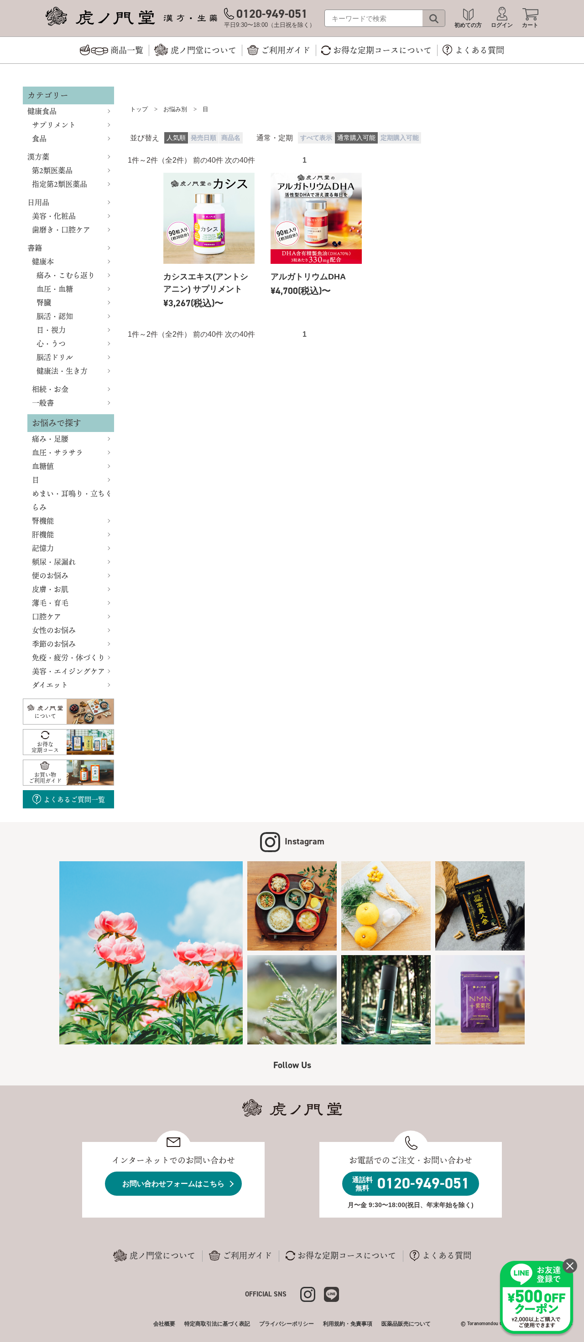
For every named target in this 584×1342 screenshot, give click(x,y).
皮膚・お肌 (50, 589)
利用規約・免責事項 (347, 1324)
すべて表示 (316, 137)
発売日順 (203, 137)
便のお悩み (50, 575)
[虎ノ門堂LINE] (331, 1293)
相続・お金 (50, 389)
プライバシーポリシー (286, 1324)
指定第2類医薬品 (59, 184)
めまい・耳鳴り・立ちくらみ (72, 500)
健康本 (43, 261)
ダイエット (50, 684)
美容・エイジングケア (68, 671)
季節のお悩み (54, 643)
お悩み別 (175, 109)
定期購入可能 (400, 137)
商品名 (230, 137)
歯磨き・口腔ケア (61, 229)
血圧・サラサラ (57, 452)
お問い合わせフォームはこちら (173, 1184)
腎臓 (43, 302)
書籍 (34, 247)
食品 (39, 138)
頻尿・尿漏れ (54, 561)
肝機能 (43, 534)
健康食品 (42, 111)
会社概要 (164, 1324)
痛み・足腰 (50, 438)
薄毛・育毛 (50, 602)
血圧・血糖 (54, 288)
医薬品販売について (406, 1324)
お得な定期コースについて (346, 1255)
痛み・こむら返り (65, 275)
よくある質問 (446, 1255)
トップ (139, 109)
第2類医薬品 (52, 170)
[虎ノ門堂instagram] (312, 1293)
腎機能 (43, 520)
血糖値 (43, 466)
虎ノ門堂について (162, 1255)
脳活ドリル (54, 357)
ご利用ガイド (247, 1255)
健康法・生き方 (62, 370)
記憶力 (43, 548)
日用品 (38, 202)
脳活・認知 (54, 316)
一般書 (43, 402)
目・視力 (51, 329)
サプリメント (54, 124)
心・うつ (51, 343)
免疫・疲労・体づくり (68, 657)
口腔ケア (46, 616)
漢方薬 (38, 156)
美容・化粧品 (54, 216)
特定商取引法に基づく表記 (217, 1324)
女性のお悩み (54, 630)
